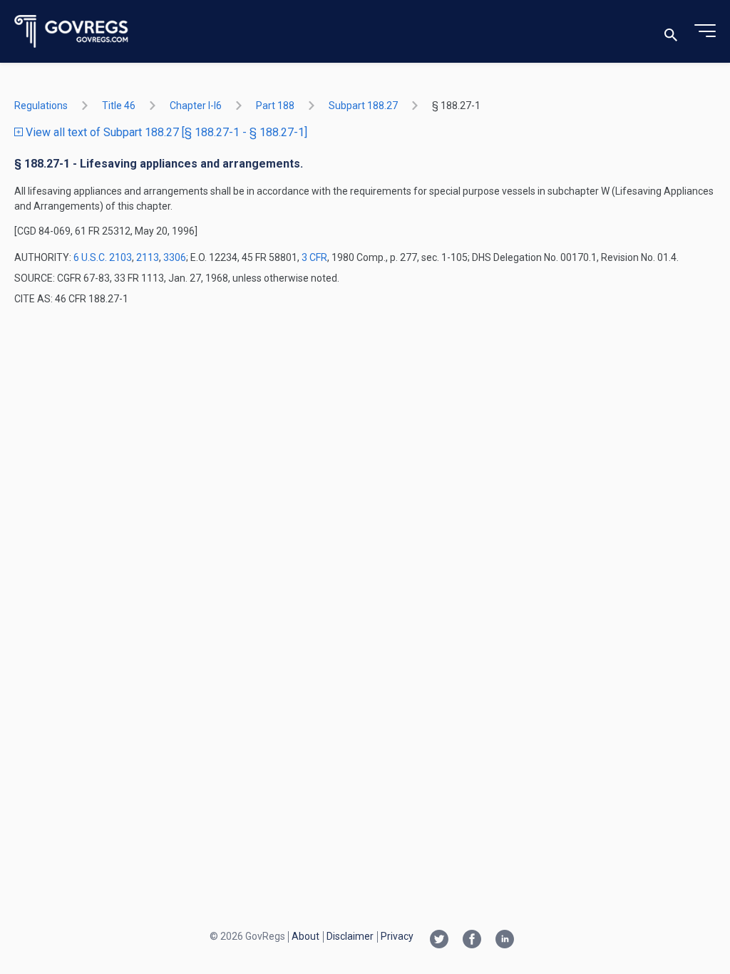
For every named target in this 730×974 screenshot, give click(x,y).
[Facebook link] (472, 940)
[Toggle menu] (705, 31)
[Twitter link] (439, 940)
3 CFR (314, 257)
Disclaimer (350, 936)
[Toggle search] (670, 31)
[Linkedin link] (504, 940)
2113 (147, 257)
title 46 (118, 105)
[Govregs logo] (71, 31)
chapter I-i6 (196, 105)
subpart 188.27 (363, 105)
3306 (174, 257)
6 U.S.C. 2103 (102, 257)
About (305, 936)
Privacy (397, 936)
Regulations (41, 105)
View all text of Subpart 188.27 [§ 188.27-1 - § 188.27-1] (165, 132)
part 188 (275, 105)
